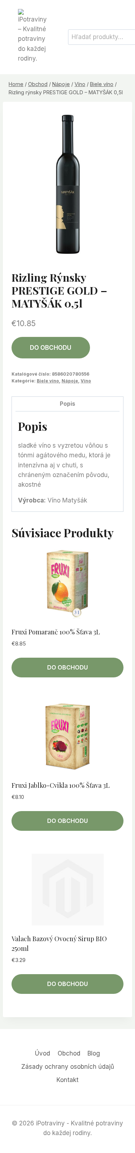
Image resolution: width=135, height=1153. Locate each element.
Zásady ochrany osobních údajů (67, 1066)
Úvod (42, 1053)
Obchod (69, 1053)
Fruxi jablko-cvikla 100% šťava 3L (61, 785)
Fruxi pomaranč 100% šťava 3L (56, 632)
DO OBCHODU (50, 347)
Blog (93, 1053)
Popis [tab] (67, 403)
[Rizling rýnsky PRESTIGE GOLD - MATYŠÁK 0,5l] (67, 184)
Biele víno (48, 380)
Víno (86, 380)
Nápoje (70, 380)
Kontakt (67, 1079)
